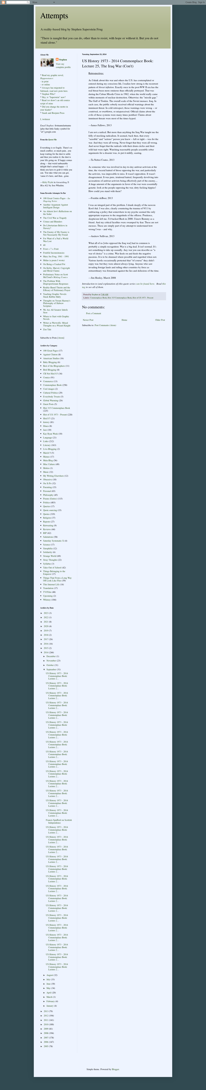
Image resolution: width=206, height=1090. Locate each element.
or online (46, 84)
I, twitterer (45, 119)
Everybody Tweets (51, 396)
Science (46, 544)
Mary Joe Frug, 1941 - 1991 (56, 256)
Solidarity (47, 552)
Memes (46, 456)
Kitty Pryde (47, 182)
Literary (47, 445)
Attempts (54, 15)
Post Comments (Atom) (105, 325)
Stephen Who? (48, 93)
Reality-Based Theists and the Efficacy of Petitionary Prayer (56, 289)
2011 (46, 1020)
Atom (60, 337)
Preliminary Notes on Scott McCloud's (55, 276)
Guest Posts (48, 404)
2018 (46, 634)
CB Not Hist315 (50, 373)
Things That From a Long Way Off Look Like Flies (57, 579)
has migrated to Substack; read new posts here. (54, 89)
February (51, 1001)
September (52, 669)
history (46, 422)
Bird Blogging (49, 369)
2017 (46, 639)
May (49, 988)
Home (124, 319)
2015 (46, 648)
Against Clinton (50, 354)
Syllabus (47, 563)
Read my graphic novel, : (52, 77)
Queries (46, 506)
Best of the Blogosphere (54, 365)
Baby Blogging (50, 362)
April (49, 992)
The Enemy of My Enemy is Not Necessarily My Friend (56, 233)
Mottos (46, 468)
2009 (46, 1028)
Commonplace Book (98, 297)
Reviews (47, 529)
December (51, 656)
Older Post (160, 319)
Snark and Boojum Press (52, 112)
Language (47, 437)
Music (46, 471)
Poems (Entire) (50, 498)
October (50, 665)
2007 (46, 1037)
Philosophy (48, 494)
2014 (46, 652)
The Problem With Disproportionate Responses (55, 282)
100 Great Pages (50, 350)
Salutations (48, 536)
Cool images (48, 388)
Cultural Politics (50, 392)
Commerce (48, 381)
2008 (46, 1033)
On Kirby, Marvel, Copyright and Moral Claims (56, 269)
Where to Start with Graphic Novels (56, 318)
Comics (46, 377)
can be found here (145, 283)
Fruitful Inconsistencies (53, 252)
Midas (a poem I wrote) (54, 260)
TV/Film (47, 591)
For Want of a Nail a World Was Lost (55, 240)
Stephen (63, 59)
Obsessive (47, 479)
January (50, 1005)
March (50, 996)
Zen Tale (47, 329)
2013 (46, 1011)
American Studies (51, 358)
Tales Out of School (52, 567)
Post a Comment (93, 313)
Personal (47, 491)
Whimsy (47, 599)
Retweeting (48, 525)
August (50, 975)
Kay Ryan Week (50, 433)
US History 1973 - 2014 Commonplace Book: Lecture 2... (57, 676)
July (49, 979)
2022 (46, 617)
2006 (46, 1041)
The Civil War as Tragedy (55, 217)
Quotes (46, 514)
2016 (46, 643)
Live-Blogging (49, 448)
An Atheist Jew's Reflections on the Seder (57, 212)
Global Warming (50, 400)
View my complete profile (63, 65)
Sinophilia (47, 548)
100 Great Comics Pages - (56, 199)
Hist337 (46, 418)
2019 (46, 630)
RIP (45, 532)
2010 (46, 1024)
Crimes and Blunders (52, 221)
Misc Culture (49, 464)
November (52, 660)
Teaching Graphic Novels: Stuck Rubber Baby (55, 295)
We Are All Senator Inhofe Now (55, 311)
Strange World (49, 555)
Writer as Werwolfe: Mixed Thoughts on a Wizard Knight (56, 324)
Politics (46, 502)
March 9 (47, 452)
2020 (46, 626)
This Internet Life (51, 584)
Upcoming (48, 595)
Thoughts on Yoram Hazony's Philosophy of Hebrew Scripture (56, 303)
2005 (46, 1046)
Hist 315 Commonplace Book (120, 297)
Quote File (52, 139)
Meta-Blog (48, 460)
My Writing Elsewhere (53, 475)
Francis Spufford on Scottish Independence (59, 821)
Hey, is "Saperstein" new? (54, 97)
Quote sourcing (50, 510)
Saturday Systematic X (53, 540)
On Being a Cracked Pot (54, 264)
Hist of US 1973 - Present (143, 297)
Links (45, 441)
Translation (48, 588)
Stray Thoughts (50, 559)
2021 (46, 621)
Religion (47, 517)
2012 (46, 1015)
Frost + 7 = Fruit (51, 248)
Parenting (47, 487)
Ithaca (46, 425)
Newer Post (88, 319)
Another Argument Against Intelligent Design (55, 206)
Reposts (46, 521)
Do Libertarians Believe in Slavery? (55, 227)
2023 (46, 613)
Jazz (45, 429)
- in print (44, 81)
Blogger (115, 1069)
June (49, 983)
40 (44, 245)
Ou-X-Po (47, 483)
